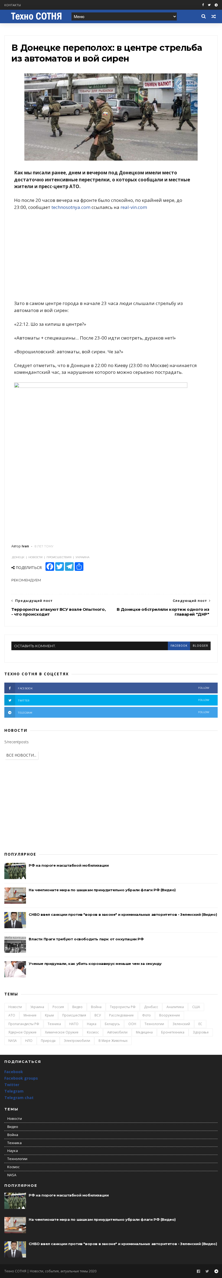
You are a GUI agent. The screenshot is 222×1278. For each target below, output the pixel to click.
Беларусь (112, 1024)
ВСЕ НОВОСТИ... (21, 755)
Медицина (144, 1032)
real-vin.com (133, 207)
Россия (58, 1007)
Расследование (121, 1015)
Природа (48, 1040)
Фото (146, 1015)
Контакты (12, 5)
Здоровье (201, 1032)
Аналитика (175, 1007)
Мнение (30, 1015)
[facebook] (203, 5)
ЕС (200, 1024)
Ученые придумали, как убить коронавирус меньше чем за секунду (95, 963)
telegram (113, 712)
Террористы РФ (123, 1007)
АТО (11, 1015)
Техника (54, 1024)
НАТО (74, 1024)
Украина (37, 1007)
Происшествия (74, 1015)
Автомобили (117, 1032)
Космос (93, 1032)
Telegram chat (19, 1097)
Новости (15, 1007)
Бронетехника (172, 1032)
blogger (200, 645)
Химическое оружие (62, 1032)
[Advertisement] (111, 255)
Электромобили (77, 1040)
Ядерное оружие (22, 1032)
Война (96, 1007)
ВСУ (97, 1015)
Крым (49, 1015)
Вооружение (169, 1015)
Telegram (14, 1091)
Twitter (11, 1084)
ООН (132, 1024)
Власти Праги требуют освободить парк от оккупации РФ (86, 939)
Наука (91, 1024)
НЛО (28, 1040)
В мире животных (113, 1040)
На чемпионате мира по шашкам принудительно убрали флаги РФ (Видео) (102, 890)
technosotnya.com (70, 207)
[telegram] (216, 5)
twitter (113, 700)
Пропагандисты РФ (23, 1024)
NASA (12, 1040)
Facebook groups (21, 1078)
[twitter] (209, 5)
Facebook (13, 1071)
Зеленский (181, 1024)
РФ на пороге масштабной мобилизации (69, 865)
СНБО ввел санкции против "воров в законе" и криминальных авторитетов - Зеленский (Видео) (123, 914)
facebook (179, 645)
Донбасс (151, 1007)
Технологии (154, 1024)
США (196, 1007)
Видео (77, 1007)
